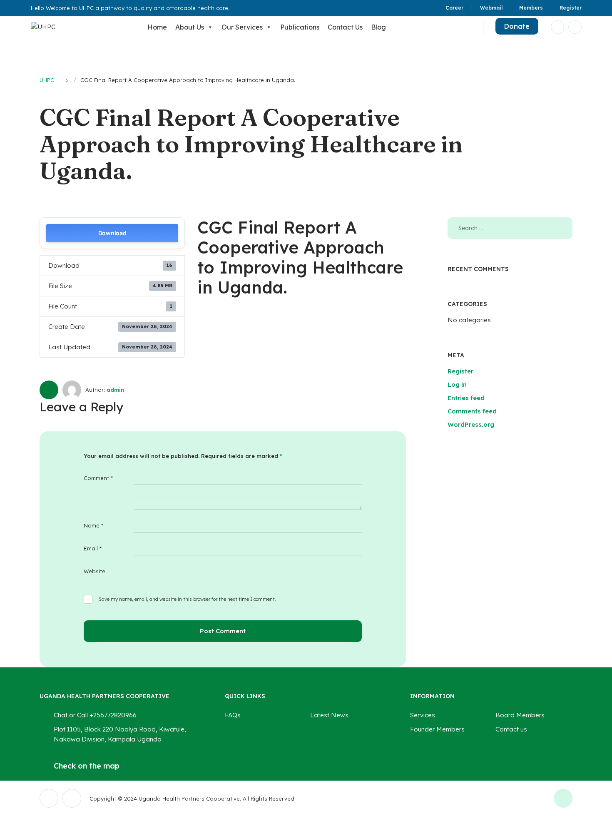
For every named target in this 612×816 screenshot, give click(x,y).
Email (93, 548)
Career (454, 8)
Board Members (520, 715)
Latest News (329, 715)
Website (94, 571)
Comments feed (472, 411)
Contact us (345, 27)
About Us (189, 27)
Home (157, 27)
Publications (299, 27)
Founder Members (437, 729)
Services (422, 715)
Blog (378, 27)
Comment (98, 478)
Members (531, 8)
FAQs (233, 715)
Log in (457, 384)
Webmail (491, 8)
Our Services (242, 27)
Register (571, 8)
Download (112, 232)
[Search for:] (510, 228)
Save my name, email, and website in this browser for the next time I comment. (187, 599)
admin (115, 389)
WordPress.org (471, 424)
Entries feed (466, 398)
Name (93, 525)
